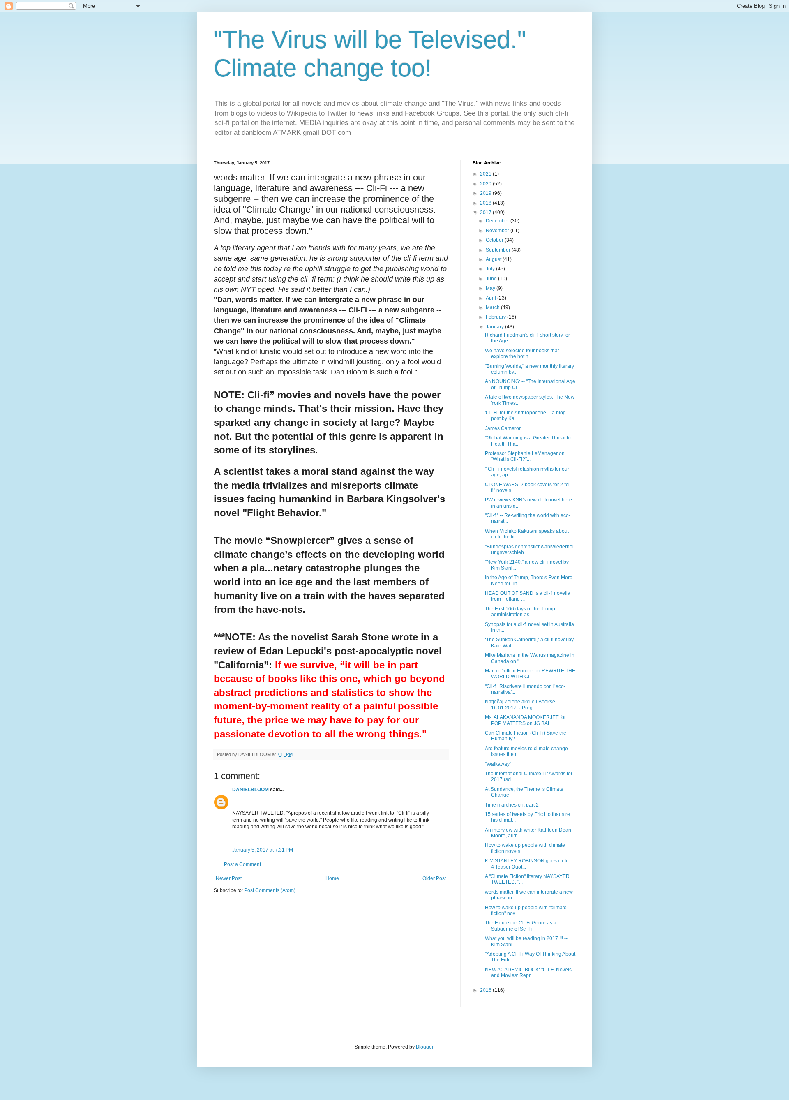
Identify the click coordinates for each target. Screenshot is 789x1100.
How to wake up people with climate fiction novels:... (525, 848)
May (491, 288)
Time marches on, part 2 (512, 805)
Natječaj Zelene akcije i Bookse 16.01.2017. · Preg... (520, 704)
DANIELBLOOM (250, 790)
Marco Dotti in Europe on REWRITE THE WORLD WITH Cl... (530, 673)
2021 (486, 174)
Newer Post (229, 878)
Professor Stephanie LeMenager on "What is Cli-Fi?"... (525, 456)
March (493, 307)
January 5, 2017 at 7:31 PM (262, 850)
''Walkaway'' (498, 764)
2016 (486, 990)
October (495, 240)
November (498, 230)
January (495, 327)
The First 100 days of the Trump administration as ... (520, 611)
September (499, 250)
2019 (486, 193)
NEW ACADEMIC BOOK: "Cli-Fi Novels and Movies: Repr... (528, 972)
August (494, 259)
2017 (486, 212)
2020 (486, 184)
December (498, 221)
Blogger (424, 1047)
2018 (486, 203)
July (491, 269)
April (491, 298)
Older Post (434, 878)
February (496, 317)
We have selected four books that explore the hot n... (522, 353)
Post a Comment (242, 864)
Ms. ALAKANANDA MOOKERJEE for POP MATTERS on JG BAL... (525, 720)
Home (332, 878)
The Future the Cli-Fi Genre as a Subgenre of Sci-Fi (520, 925)
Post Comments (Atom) (269, 890)
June (492, 279)
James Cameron (503, 428)
